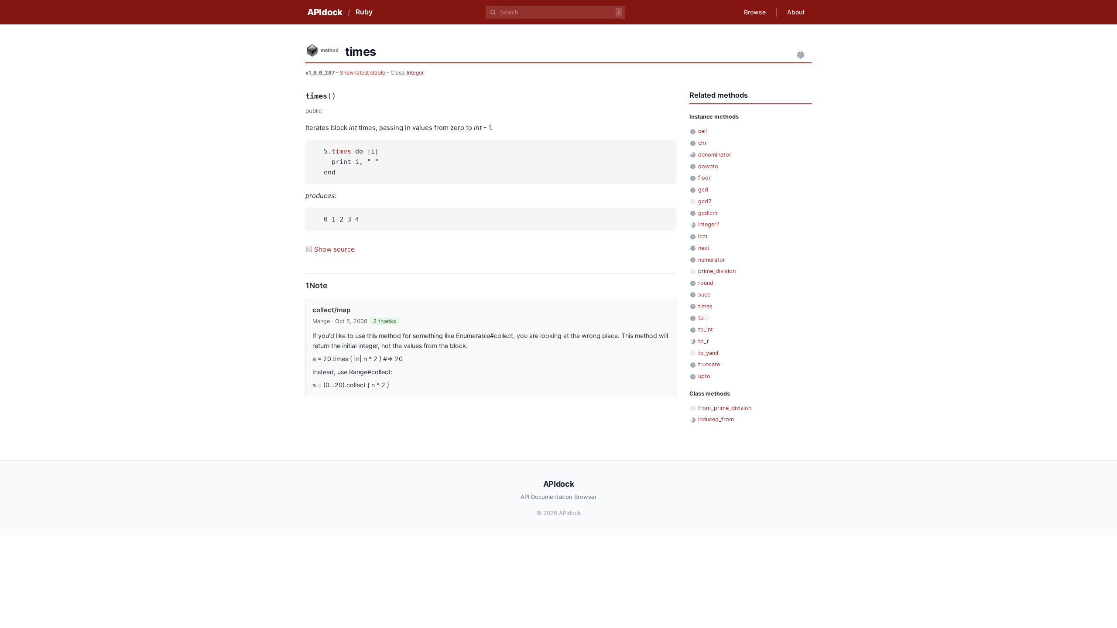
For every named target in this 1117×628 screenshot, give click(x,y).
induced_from (716, 419)
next (703, 248)
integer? (708, 224)
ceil (702, 131)
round (705, 283)
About (796, 12)
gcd (703, 189)
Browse (755, 12)
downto (708, 166)
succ (704, 294)
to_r (703, 341)
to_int (705, 329)
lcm (702, 236)
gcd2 (705, 201)
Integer (415, 72)
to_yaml (708, 353)
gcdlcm (707, 213)
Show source (334, 249)
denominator (714, 154)
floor (704, 177)
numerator (711, 259)
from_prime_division (724, 408)
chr (702, 143)
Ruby (364, 11)
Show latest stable (363, 72)
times (341, 151)
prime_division (717, 271)
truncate (709, 364)
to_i (703, 317)
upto (704, 376)
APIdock (325, 12)
